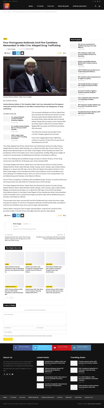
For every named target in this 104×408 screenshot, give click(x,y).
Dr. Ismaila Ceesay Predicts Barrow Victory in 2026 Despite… (20, 127)
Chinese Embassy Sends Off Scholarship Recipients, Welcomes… (54, 370)
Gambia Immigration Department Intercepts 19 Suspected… (56, 384)
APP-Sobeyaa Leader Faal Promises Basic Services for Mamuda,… (87, 54)
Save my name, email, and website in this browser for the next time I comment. (28, 335)
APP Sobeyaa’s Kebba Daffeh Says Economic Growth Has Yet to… (89, 105)
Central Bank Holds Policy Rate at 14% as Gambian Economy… (56, 377)
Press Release (63, 6)
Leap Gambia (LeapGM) (94, 404)
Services (5, 1)
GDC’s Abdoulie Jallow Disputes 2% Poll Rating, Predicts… (88, 98)
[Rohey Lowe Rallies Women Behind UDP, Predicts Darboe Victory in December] (73, 63)
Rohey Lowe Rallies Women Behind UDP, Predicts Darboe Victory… (87, 63)
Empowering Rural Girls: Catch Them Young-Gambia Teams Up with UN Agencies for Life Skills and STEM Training (18, 238)
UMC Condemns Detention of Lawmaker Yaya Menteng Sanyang (88, 370)
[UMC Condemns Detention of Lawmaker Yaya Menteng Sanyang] (73, 370)
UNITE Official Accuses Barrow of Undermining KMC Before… (89, 70)
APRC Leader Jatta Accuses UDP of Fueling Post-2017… (19, 136)
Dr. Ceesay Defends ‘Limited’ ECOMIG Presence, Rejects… (17, 118)
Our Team (78, 397)
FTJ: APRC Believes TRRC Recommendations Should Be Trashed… (88, 378)
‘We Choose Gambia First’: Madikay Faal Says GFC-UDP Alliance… (87, 45)
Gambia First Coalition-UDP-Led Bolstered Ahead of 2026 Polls (55, 362)
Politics (51, 6)
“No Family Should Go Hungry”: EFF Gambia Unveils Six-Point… (88, 84)
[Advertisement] (52, 25)
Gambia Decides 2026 (11, 286)
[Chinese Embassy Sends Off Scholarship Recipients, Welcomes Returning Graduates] (40, 370)
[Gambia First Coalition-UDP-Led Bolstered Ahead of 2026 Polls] (40, 363)
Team (9, 1)
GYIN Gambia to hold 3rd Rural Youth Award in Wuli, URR (88, 386)
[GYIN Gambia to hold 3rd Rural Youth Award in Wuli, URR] (73, 387)
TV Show (40, 6)
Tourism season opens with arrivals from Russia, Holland (87, 362)
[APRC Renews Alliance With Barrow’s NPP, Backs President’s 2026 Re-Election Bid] (14, 281)
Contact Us (14, 1)
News (31, 6)
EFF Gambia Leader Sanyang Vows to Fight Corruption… (89, 77)
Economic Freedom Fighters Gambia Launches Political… (87, 91)
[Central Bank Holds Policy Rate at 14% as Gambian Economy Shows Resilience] (40, 378)
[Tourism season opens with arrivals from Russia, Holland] (73, 363)
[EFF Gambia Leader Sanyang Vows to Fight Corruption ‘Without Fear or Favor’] (73, 78)
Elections (28, 264)
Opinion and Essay (80, 6)
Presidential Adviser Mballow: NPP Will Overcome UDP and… (89, 112)
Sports (59, 397)
